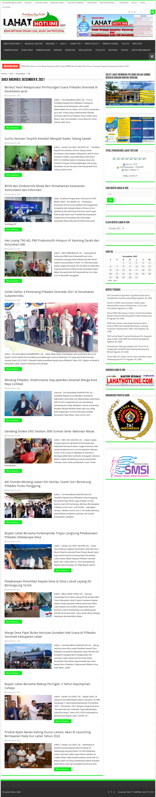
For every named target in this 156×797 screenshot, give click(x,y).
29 (123, 277)
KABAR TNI (75, 43)
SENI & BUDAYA (85, 50)
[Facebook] (132, 12)
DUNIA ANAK (27, 50)
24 (136, 274)
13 (110, 270)
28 (117, 277)
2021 (11, 73)
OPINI (142, 3)
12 (149, 266)
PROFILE (124, 50)
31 (136, 277)
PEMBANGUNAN (43, 50)
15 (123, 270)
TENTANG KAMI (41, 3)
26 (149, 274)
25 (143, 274)
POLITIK (125, 43)
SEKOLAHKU (92, 3)
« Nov (109, 280)
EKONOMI (6, 7)
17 (136, 270)
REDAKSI (28, 3)
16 (130, 270)
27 (110, 277)
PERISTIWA (137, 43)
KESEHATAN (70, 50)
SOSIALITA (100, 50)
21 (117, 274)
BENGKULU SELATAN (34, 43)
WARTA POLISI (91, 43)
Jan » (115, 280)
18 (143, 270)
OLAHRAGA (123, 3)
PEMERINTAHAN (11, 50)
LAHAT (63, 43)
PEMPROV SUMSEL (110, 43)
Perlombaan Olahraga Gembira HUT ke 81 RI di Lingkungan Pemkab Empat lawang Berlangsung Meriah (64, 66)
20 (110, 274)
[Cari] (153, 12)
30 (130, 277)
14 (117, 270)
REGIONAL (50, 43)
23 (130, 274)
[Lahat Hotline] (34, 22)
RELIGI (134, 3)
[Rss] (129, 12)
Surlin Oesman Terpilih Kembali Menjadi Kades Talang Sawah (48, 138)
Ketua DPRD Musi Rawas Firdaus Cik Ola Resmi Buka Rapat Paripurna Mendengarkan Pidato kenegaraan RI (129, 316)
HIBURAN (58, 50)
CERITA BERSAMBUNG (141, 50)
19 (149, 270)
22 (123, 274)
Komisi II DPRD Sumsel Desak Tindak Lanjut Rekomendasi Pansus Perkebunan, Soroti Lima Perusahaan (127, 305)
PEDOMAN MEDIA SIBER (12, 3)
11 (143, 266)
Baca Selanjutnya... (13, 128)
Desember (20, 73)
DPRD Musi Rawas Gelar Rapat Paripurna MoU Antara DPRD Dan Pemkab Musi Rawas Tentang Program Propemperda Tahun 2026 (127, 326)
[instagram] (134, 12)
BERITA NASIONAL (107, 3)
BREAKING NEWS (57, 3)
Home (4, 73)
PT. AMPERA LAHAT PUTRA (142, 792)
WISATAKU (113, 50)
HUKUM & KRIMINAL (75, 3)
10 (136, 266)
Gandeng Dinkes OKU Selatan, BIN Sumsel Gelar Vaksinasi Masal (49, 431)
